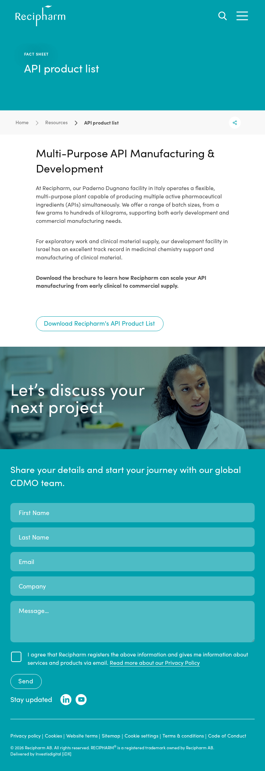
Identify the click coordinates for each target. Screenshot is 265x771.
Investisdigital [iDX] (53, 754)
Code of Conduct (227, 735)
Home (22, 122)
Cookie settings (141, 735)
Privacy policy (25, 735)
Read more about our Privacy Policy (155, 662)
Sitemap (111, 735)
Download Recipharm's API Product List (99, 323)
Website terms (82, 735)
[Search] (222, 16)
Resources (56, 122)
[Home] (40, 24)
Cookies (53, 735)
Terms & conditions (183, 735)
